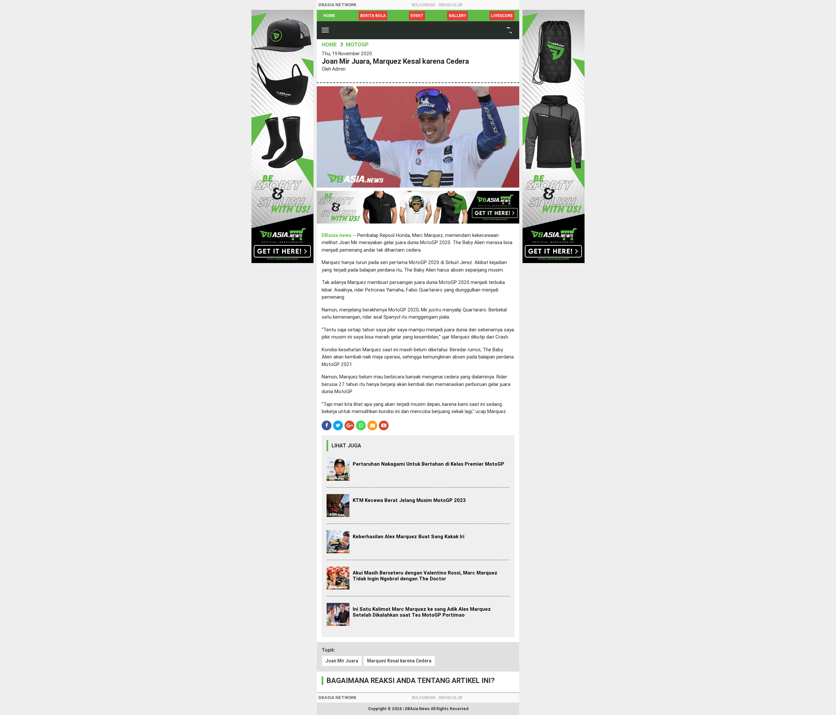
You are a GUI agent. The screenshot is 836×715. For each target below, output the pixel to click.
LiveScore (502, 15)
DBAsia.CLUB (450, 4)
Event (417, 15)
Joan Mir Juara (341, 660)
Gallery (457, 15)
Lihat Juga (346, 445)
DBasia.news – (339, 235)
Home (329, 15)
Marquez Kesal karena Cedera (399, 660)
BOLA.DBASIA (424, 4)
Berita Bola (373, 15)
